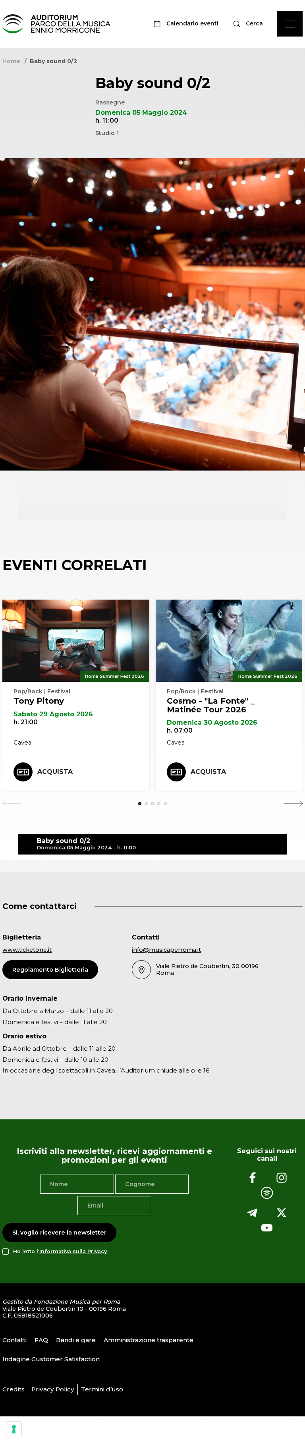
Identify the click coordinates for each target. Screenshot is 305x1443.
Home (11, 61)
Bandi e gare (76, 1340)
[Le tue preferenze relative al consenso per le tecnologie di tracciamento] (13, 1429)
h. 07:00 (180, 730)
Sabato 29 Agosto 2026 (53, 714)
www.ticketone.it (27, 949)
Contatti (14, 1340)
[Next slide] (293, 803)
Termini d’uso (102, 1389)
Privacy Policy (52, 1389)
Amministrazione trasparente (148, 1340)
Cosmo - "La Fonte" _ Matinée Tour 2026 (211, 705)
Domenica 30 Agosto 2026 (212, 722)
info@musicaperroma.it (166, 949)
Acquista (55, 772)
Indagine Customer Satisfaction (51, 1359)
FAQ (41, 1340)
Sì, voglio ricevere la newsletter (59, 1232)
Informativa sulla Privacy (73, 1251)
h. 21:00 (26, 722)
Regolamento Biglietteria (50, 969)
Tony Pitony (39, 701)
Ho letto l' (60, 1251)
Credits (13, 1389)
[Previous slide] (11, 803)
